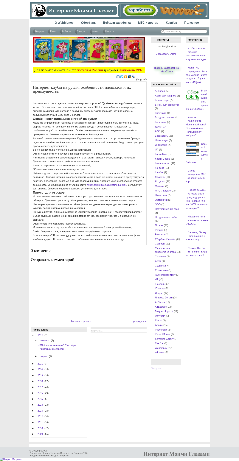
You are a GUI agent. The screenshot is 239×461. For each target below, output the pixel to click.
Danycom (160, 315)
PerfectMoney (162, 334)
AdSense (160, 302)
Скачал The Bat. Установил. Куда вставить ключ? (196, 252)
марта (44, 356)
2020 (40, 369)
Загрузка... (157, 368)
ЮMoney (160, 288)
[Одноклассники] (126, 76)
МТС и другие (163, 190)
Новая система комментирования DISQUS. (197, 220)
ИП (156, 149)
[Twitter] (122, 76)
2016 (40, 393)
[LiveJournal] (134, 76)
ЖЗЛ (157, 131)
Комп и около (162, 163)
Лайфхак (160, 177)
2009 (40, 434)
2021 (40, 363)
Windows (160, 352)
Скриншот (160, 256)
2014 (40, 404)
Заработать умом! (166, 53)
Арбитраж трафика (165, 95)
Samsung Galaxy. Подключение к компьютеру (196, 236)
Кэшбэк (159, 172)
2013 (40, 410)
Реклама (160, 234)
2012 (40, 416)
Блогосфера (162, 100)
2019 (40, 375)
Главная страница (81, 321)
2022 (40, 335)
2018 (40, 381)
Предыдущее (139, 321)
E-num (158, 320)
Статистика (161, 270)
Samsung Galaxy (164, 338)
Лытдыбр (160, 181)
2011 (40, 422)
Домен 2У (160, 126)
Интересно (161, 145)
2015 (40, 399)
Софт (158, 261)
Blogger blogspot (164, 311)
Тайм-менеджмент (165, 274)
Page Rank (161, 329)
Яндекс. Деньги (164, 297)
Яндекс (159, 293)
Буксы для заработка (167, 104)
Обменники (161, 199)
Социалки (160, 265)
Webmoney (161, 348)
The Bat (159, 343)
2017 (40, 387)
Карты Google (162, 158)
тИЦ (157, 279)
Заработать (161, 135)
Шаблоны (160, 284)
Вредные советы (164, 117)
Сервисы (160, 243)
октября (45, 340)
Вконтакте (160, 113)
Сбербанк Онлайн (165, 239)
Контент (159, 167)
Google (159, 325)
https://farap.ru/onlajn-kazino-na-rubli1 (107, 184)
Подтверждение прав (167, 209)
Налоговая (161, 195)
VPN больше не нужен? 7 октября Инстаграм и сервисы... (57, 347)
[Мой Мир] (130, 76)
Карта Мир (161, 154)
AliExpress (161, 306)
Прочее (159, 225)
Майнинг (159, 186)
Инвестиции (161, 140)
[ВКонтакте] (118, 76)
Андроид (160, 91)
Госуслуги (160, 122)
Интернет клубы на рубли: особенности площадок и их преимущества (82, 89)
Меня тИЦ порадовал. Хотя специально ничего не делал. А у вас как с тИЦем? (196, 75)
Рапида (159, 230)
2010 (40, 428)
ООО (158, 204)
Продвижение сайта (166, 217)
